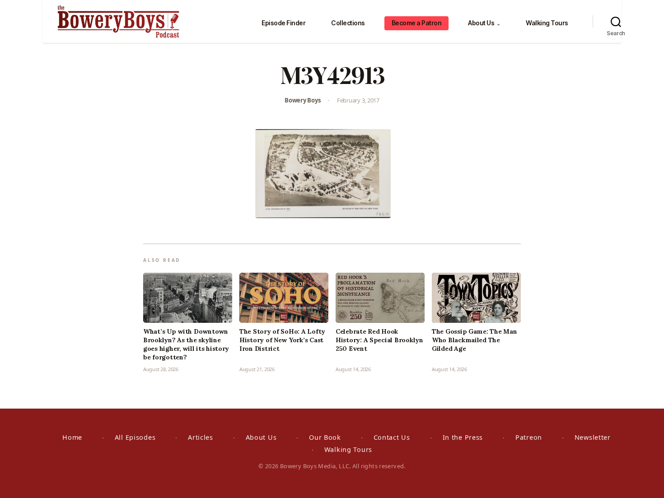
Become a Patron (417, 23)
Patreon (528, 437)
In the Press (463, 437)
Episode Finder (283, 23)
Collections (348, 23)
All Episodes (135, 437)
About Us (484, 23)
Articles (200, 437)
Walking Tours (547, 23)
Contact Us (392, 437)
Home (72, 437)
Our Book (325, 437)
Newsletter (593, 437)
